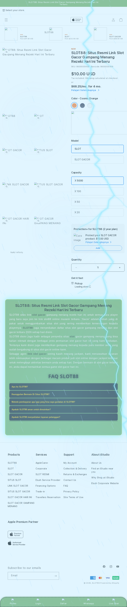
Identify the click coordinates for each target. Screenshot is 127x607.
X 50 (77, 201)
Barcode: (95, 67)
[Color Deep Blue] (82, 105)
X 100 (77, 191)
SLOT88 (12, 463)
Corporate (41, 468)
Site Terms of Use (73, 497)
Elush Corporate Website (105, 483)
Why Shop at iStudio (102, 477)
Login (38, 603)
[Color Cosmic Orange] (74, 105)
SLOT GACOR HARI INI (20, 497)
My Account (70, 463)
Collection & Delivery (75, 468)
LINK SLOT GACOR (18, 486)
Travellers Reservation (48, 497)
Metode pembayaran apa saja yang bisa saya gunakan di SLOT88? (43, 402)
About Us (96, 463)
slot (72, 336)
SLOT (78, 148)
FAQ (66, 486)
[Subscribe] (55, 576)
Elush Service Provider (48, 480)
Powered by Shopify (109, 583)
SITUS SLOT (14, 480)
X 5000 (79, 180)
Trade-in (40, 491)
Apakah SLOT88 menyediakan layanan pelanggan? (36, 417)
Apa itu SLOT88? (20, 387)
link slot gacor (37, 354)
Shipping (89, 78)
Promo (13, 603)
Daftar (63, 603)
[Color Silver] (89, 105)
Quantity (76, 259)
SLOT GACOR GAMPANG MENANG (21, 505)
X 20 (77, 212)
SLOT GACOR (82, 159)
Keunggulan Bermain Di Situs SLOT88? (31, 394)
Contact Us (70, 480)
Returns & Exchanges (75, 474)
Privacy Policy (71, 491)
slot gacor (38, 314)
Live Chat (114, 603)
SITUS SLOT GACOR (19, 491)
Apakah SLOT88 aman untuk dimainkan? (31, 409)
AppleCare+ (42, 463)
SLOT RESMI (42, 474)
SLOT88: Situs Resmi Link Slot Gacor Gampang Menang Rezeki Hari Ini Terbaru (63, 3)
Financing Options (46, 486)
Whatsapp (88, 603)
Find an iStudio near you (102, 470)
